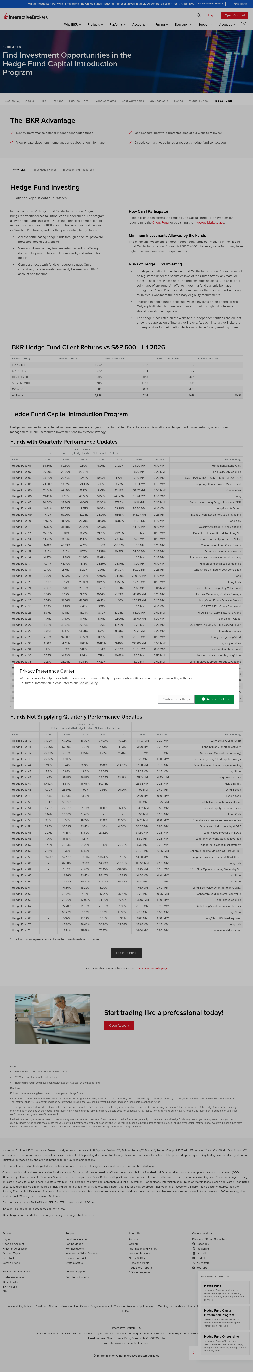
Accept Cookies (217, 699)
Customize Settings (176, 699)
